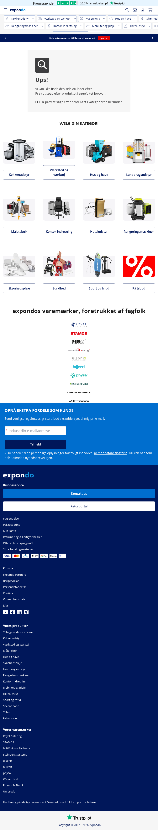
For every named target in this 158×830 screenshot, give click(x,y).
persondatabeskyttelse (110, 453)
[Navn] (135, 10)
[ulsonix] (79, 358)
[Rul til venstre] (25, 38)
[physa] (79, 375)
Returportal (79, 506)
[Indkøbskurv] (150, 10)
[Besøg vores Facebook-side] (12, 613)
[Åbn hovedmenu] (5, 10)
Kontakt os (79, 493)
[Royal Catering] (79, 324)
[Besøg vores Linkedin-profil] (19, 613)
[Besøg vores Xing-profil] (26, 613)
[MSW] (79, 341)
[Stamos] (79, 333)
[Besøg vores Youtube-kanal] (5, 613)
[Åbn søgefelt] (127, 10)
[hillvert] (79, 367)
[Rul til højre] (14, 38)
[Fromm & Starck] (79, 392)
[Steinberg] (79, 350)
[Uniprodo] (79, 401)
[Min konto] (142, 10)
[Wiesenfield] (79, 384)
